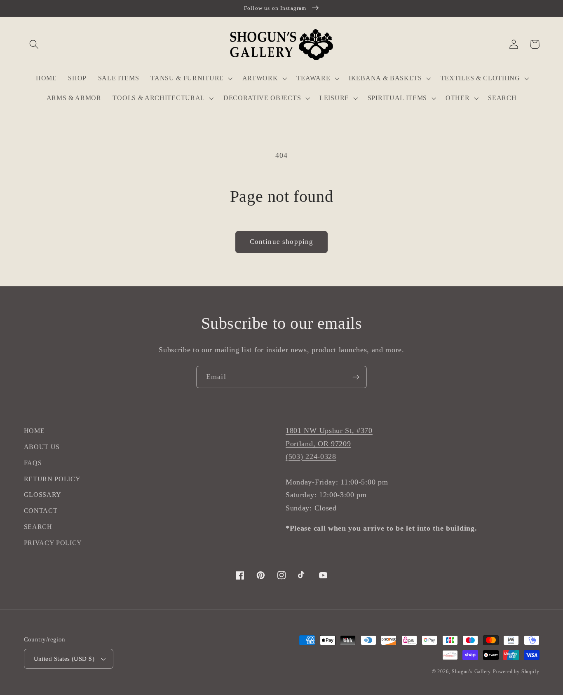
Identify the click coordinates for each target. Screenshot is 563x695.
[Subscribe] (355, 377)
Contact (41, 510)
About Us (42, 446)
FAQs (33, 462)
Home (34, 430)
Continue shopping (282, 242)
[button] (34, 44)
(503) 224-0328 (311, 456)
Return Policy (52, 478)
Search (38, 526)
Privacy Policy (53, 542)
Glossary (43, 494)
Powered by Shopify (516, 671)
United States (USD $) (64, 658)
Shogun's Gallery (471, 671)
